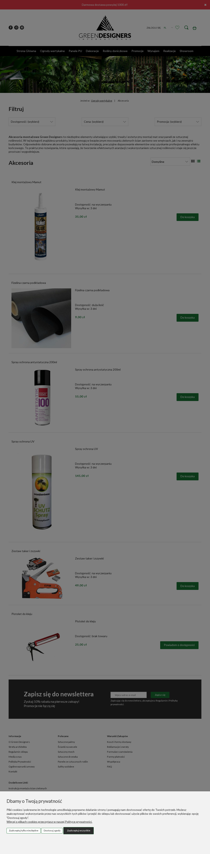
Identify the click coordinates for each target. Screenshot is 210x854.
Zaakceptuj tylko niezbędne (23, 830)
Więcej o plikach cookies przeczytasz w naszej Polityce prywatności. (49, 821)
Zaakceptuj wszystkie (78, 830)
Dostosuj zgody (52, 830)
